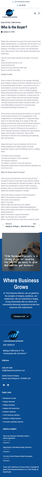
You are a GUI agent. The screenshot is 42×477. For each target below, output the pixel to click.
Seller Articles (16, 22)
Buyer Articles (5, 22)
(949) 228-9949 (7, 367)
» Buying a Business (8, 401)
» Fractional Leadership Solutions (12, 422)
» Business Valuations (9, 411)
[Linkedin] (8, 385)
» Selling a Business (8, 405)
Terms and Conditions (10, 467)
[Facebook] (4, 385)
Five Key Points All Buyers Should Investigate (17, 456)
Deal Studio (7, 472)
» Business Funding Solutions (11, 418)
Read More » (6, 443)
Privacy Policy (24, 467)
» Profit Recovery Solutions (11, 415)
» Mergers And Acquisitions (10, 408)
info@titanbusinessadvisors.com (13, 370)
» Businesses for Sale (9, 398)
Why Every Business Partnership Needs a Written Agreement (16, 437)
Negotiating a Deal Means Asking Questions (17, 447)
